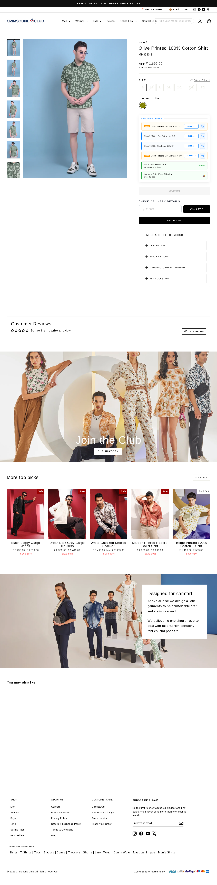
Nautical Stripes (144, 852)
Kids (96, 21)
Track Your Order (102, 824)
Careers (56, 806)
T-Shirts (25, 852)
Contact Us (148, 21)
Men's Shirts (166, 852)
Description (157, 245)
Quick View (25, 535)
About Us (57, 799)
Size (174, 80)
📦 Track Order (180, 9)
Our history (108, 451)
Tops (37, 852)
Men (65, 21)
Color (149, 98)
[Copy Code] (202, 126)
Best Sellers (17, 835)
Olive (142, 105)
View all (201, 477)
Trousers (74, 852)
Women (80, 21)
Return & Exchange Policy (66, 824)
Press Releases (60, 812)
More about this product (165, 235)
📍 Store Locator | (154, 9)
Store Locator (99, 818)
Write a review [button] (194, 331)
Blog (53, 835)
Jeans (61, 852)
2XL (179, 87)
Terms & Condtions (62, 829)
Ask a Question (159, 278)
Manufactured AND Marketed (168, 267)
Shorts (87, 852)
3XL (191, 87)
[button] (174, 220)
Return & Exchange (103, 812)
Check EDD (196, 209)
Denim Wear (121, 852)
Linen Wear (102, 852)
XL (169, 87)
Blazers (49, 852)
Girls (13, 824)
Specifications (159, 256)
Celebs (110, 21)
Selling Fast (127, 21)
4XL (202, 87)
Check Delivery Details (159, 201)
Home (142, 42)
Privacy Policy (59, 818)
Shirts (13, 852)
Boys (13, 818)
